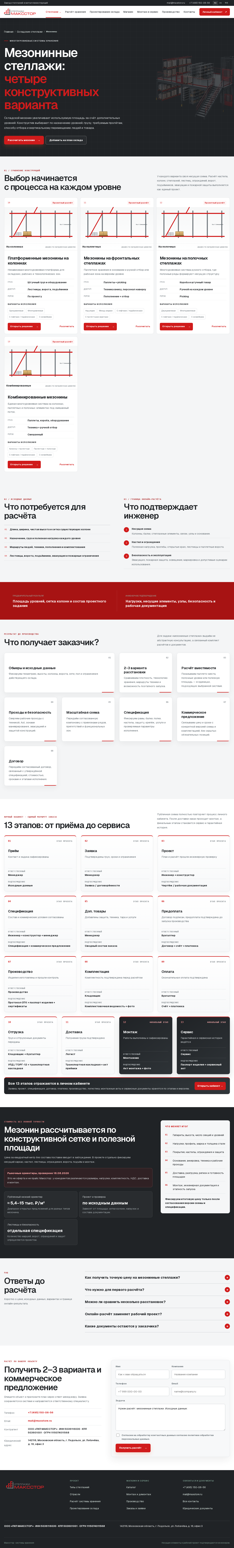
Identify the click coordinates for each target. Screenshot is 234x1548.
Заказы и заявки (136, 1508)
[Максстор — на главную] (20, 12)
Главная (8, 31)
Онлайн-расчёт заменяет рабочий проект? (156, 1314)
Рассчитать (67, 326)
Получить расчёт (133, 1447)
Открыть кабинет (210, 1085)
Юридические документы (198, 1508)
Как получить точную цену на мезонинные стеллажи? (156, 1277)
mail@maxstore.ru (176, 3)
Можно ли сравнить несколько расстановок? (156, 1302)
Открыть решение (24, 326)
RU (215, 3)
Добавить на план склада (66, 140)
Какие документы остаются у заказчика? (156, 1326)
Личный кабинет (214, 11)
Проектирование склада (104, 11)
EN (220, 3)
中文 (226, 3)
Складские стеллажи (29, 31)
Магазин (128, 11)
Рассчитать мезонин (24, 140)
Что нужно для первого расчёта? (156, 1289)
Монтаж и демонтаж (138, 1494)
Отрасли (75, 1494)
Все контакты (191, 1501)
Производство (171, 11)
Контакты (189, 11)
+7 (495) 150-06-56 (199, 3)
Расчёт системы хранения (85, 1501)
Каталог (131, 1487)
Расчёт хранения (75, 11)
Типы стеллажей (79, 1487)
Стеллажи (53, 11)
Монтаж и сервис (147, 11)
